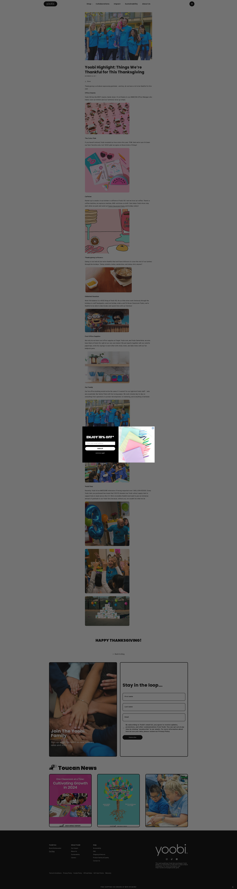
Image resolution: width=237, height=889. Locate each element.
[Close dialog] (153, 428)
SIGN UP (100, 448)
